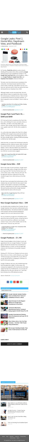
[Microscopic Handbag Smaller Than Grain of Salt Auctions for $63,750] (4, 329)
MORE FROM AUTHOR (6, 290)
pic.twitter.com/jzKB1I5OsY (8, 230)
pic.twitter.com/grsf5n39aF (7, 156)
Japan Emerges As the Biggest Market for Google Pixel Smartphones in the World (16, 302)
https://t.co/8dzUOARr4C (10, 155)
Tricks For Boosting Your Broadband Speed (18, 422)
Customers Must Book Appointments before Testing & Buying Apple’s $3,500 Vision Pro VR (18, 309)
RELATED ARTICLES (6, 288)
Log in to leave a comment (14, 344)
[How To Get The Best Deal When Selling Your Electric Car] (3, 418)
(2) (13, 275)
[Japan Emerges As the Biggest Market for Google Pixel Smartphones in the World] (4, 302)
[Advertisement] (14, 15)
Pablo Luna (4, 399)
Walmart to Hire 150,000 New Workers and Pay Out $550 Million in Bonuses (13, 396)
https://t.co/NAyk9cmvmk (14, 105)
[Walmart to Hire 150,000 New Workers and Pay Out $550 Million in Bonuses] (14, 392)
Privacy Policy (23, 436)
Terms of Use (12, 438)
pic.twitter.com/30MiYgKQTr (8, 106)
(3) (14, 275)
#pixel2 (7, 105)
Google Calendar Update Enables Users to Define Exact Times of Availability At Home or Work (17, 295)
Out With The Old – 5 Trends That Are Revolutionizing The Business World (16, 411)
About (3, 436)
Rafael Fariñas (5, 46)
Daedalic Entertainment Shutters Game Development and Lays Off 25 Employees (18, 316)
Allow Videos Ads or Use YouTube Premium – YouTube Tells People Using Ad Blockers (17, 323)
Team (7, 436)
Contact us (17, 436)
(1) (11, 275)
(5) (18, 275)
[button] (27, 32)
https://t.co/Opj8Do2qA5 (9, 194)
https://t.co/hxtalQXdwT (10, 229)
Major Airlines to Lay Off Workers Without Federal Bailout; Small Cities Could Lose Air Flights (17, 404)
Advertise (11, 436)
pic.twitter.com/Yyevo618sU (8, 195)
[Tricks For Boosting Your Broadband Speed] (3, 424)
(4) (16, 275)
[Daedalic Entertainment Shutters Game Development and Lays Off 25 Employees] (4, 316)
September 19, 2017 (18, 109)
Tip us (18, 438)
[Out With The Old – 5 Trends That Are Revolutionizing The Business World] (3, 412)
